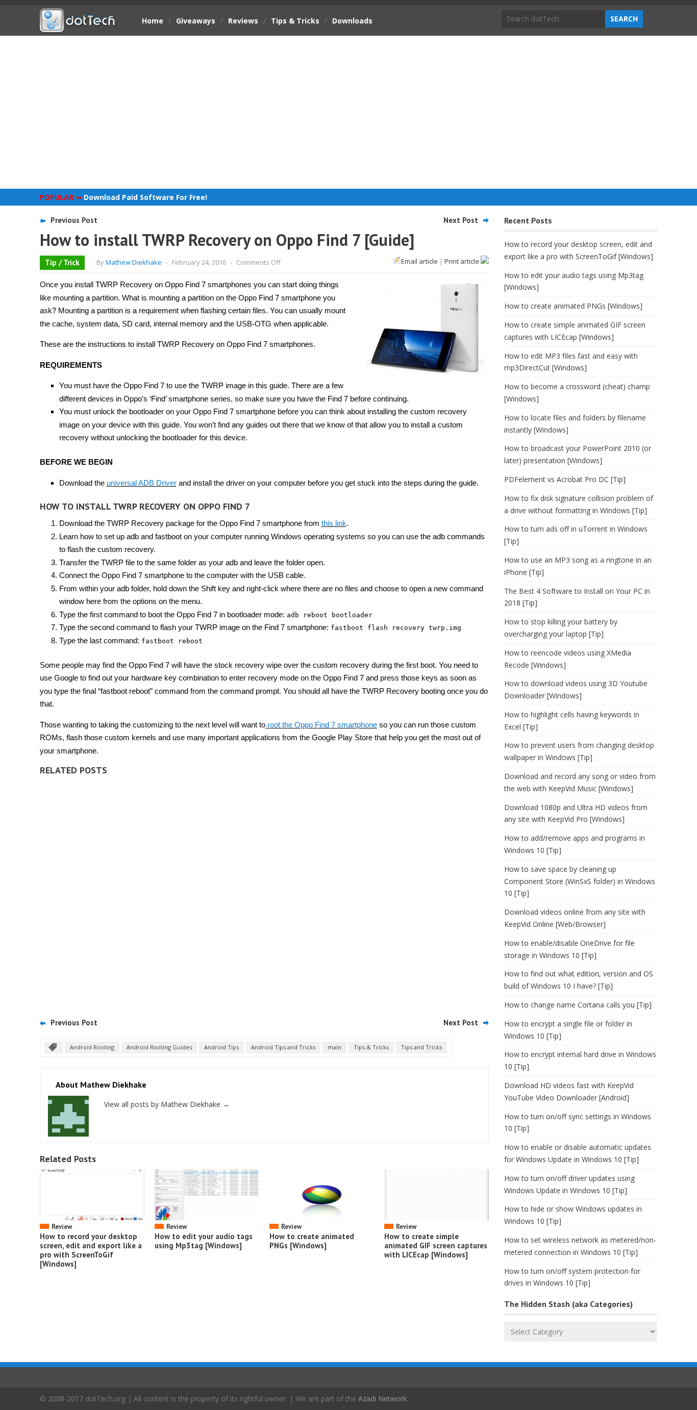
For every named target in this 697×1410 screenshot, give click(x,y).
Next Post (460, 220)
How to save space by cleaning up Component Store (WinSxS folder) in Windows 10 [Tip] (579, 881)
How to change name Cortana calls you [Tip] (578, 1005)
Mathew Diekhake (134, 262)
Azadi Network (382, 1398)
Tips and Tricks (421, 1047)
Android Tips (221, 1047)
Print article (462, 261)
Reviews (243, 21)
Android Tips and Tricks (283, 1047)
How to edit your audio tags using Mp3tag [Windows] (204, 1240)
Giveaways (195, 21)
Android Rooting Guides (159, 1047)
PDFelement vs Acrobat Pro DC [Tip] (565, 479)
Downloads (352, 21)
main (334, 1047)
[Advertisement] (348, 112)
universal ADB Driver (142, 483)
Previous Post (74, 220)
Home (152, 21)
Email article (419, 261)
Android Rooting (92, 1047)
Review (62, 1226)
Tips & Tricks (295, 21)
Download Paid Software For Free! (145, 197)
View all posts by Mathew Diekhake (167, 1104)
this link (333, 523)
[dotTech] (78, 27)
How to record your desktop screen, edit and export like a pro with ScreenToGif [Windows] (91, 1250)
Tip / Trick (62, 262)
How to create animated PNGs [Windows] (311, 1240)
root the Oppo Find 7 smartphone (321, 724)
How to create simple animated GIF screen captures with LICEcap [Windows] (435, 1245)
